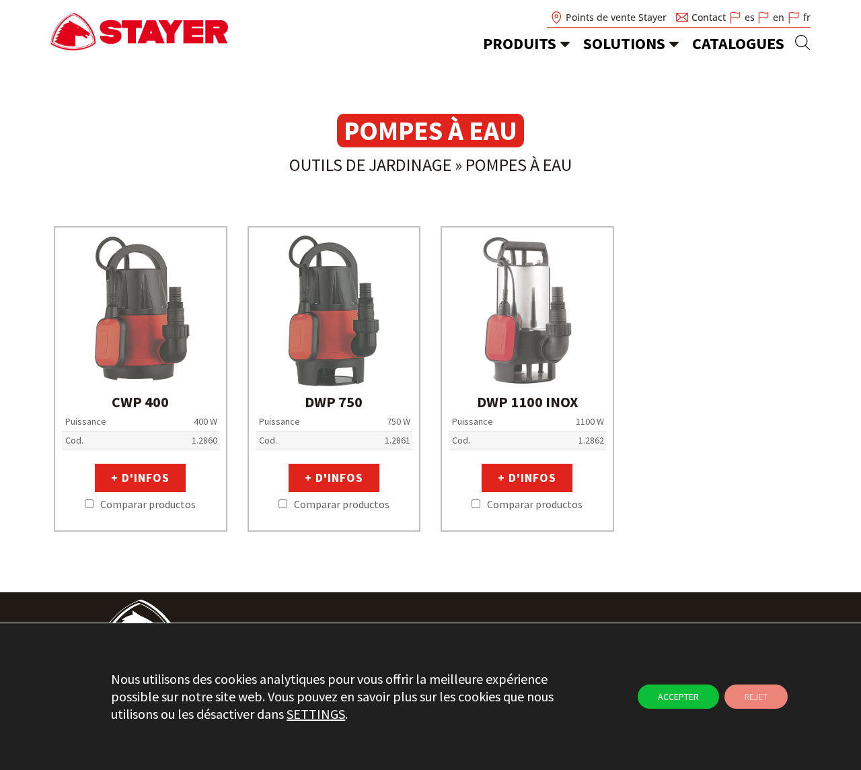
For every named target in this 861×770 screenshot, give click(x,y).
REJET (756, 697)
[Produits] (565, 44)
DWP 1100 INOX (527, 401)
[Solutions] (674, 44)
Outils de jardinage (370, 164)
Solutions (624, 43)
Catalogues (738, 43)
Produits (519, 43)
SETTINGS (316, 713)
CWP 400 (140, 401)
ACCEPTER (678, 697)
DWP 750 (334, 401)
